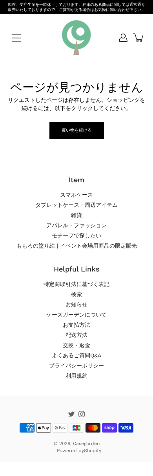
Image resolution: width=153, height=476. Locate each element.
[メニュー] (16, 38)
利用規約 (76, 376)
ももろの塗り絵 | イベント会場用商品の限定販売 (76, 246)
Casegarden (86, 443)
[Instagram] (81, 414)
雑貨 (76, 215)
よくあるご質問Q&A (76, 355)
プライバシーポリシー (76, 365)
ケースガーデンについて (76, 314)
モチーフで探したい (76, 235)
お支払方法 (76, 325)
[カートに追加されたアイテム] (139, 37)
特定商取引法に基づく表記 (76, 284)
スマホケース (76, 195)
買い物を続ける (77, 130)
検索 (76, 294)
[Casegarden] (76, 37)
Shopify (92, 450)
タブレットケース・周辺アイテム (76, 205)
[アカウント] (123, 37)
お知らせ (76, 304)
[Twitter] (71, 414)
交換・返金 (76, 345)
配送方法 (76, 335)
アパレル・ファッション (76, 225)
